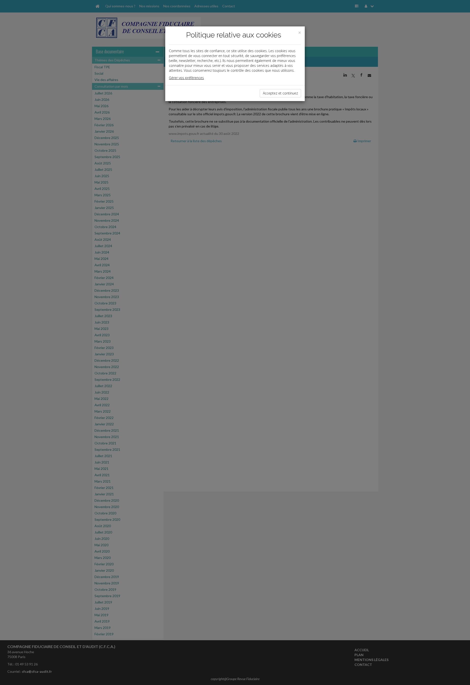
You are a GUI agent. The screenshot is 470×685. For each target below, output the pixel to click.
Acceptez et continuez (280, 93)
